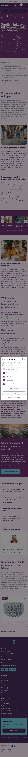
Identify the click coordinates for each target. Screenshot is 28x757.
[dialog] (14, 378)
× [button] (24, 359)
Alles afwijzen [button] (14, 393)
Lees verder (11, 365)
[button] (14, 397)
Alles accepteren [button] (14, 388)
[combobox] (22, 359)
